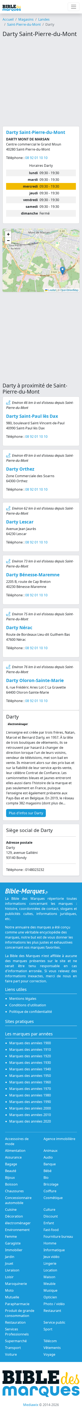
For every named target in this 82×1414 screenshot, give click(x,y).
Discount (51, 1216)
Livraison (12, 1270)
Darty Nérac (19, 627)
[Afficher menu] (73, 7)
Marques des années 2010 (30, 1114)
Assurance (13, 1157)
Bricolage (51, 1184)
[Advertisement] (41, 82)
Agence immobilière (59, 1138)
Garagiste (13, 1243)
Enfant (49, 1223)
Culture (49, 1209)
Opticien (50, 1297)
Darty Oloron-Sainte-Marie (35, 680)
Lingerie (50, 1263)
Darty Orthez (20, 469)
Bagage (11, 1164)
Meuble (50, 1283)
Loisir (9, 1277)
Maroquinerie (16, 1283)
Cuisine (11, 1209)
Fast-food (51, 1229)
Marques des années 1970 (30, 1088)
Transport (13, 1347)
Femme (11, 1236)
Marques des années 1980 (30, 1095)
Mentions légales (22, 998)
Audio (48, 1157)
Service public (54, 1322)
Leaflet (52, 290)
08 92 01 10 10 (36, 157)
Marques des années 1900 (30, 1043)
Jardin (9, 1256)
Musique (50, 1290)
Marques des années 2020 (30, 1121)
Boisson (11, 1184)
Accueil (8, 19)
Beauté (10, 1170)
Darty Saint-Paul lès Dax (32, 416)
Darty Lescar (19, 522)
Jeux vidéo (52, 1256)
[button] (62, 270)
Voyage (49, 1354)
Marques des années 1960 (30, 1082)
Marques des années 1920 (30, 1056)
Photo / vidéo (54, 1304)
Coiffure (50, 1191)
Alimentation (15, 1150)
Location (50, 1270)
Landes (44, 19)
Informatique (54, 1250)
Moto (9, 1290)
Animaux (50, 1150)
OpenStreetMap (69, 290)
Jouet (9, 1263)
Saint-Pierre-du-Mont (24, 24)
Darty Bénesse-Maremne (33, 575)
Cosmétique (53, 1197)
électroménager (18, 1223)
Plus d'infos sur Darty (26, 813)
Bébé (48, 1170)
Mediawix (30, 1404)
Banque (50, 1164)
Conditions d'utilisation (27, 1005)
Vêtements (52, 1347)
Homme (50, 1243)
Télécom (50, 1341)
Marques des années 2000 (30, 1108)
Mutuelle (12, 1297)
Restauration (15, 1322)
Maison (49, 1277)
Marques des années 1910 (30, 1049)
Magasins (26, 19)
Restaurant (52, 1310)
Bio (46, 1177)
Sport (48, 1329)
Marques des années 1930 (30, 1062)
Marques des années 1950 (30, 1075)
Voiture (11, 1354)
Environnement (17, 1229)
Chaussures (14, 1191)
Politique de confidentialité (30, 1011)
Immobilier (13, 1250)
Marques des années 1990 (30, 1101)
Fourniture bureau (58, 1236)
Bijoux (10, 1177)
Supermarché (16, 1341)
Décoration (14, 1216)
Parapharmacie (17, 1304)
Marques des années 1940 (30, 1069)
